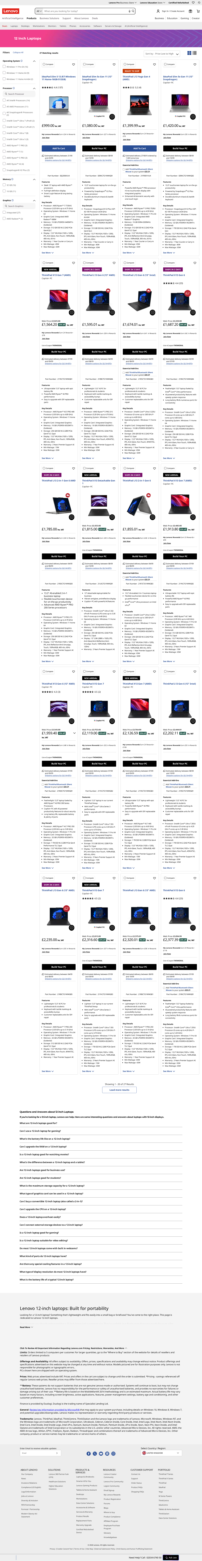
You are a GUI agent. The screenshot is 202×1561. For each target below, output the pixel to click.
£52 (105, 745)
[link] (199, 3)
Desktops (80, 1494)
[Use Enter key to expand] (186, 11)
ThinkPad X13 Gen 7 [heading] (93, 683)
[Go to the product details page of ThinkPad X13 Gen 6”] (180, 301)
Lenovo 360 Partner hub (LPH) (59, 1475)
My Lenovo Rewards (112, 1494)
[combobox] (39, 11)
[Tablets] (67, 26)
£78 (43, 335)
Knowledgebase (110, 1537)
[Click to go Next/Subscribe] (57, 1453)
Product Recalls (82, 1516)
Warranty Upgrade (84, 1525)
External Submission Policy (105, 1549)
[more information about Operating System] (21, 61)
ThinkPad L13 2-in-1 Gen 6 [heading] (137, 480)
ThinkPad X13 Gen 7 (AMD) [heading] (56, 275)
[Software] (103, 26)
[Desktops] (30, 26)
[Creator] (201, 18)
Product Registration (112, 1499)
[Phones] (77, 26)
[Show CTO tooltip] (112, 117)
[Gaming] (189, 18)
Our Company (27, 1474)
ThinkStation (164, 1513)
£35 (186, 134)
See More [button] (46, 252)
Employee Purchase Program (112, 1527)
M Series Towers (165, 1496)
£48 (64, 745)
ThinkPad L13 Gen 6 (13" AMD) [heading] (98, 275)
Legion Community (112, 1486)
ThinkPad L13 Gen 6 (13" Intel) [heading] (139, 275)
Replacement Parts (84, 1520)
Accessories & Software (85, 1507)
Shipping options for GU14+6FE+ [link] (58, 160)
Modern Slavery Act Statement (29, 1515)
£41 (145, 333)
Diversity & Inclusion (29, 1500)
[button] (193, 2)
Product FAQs (136, 1487)
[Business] (165, 18)
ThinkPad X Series (166, 1478)
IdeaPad (162, 1487)
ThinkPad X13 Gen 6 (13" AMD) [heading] (58, 683)
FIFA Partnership (28, 1505)
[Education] (178, 18)
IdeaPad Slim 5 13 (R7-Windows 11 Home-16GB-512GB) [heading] (59, 78)
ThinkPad (162, 1483)
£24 (64, 134)
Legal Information (28, 1491)
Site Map (89, 1549)
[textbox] (162, 1453)
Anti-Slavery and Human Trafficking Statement (134, 1549)
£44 (64, 538)
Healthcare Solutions (57, 1481)
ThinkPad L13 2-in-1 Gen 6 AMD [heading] (59, 480)
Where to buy (109, 1512)
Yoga (161, 1491)
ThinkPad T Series (166, 1474)
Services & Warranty (84, 1512)
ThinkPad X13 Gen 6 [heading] (174, 275)
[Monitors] (57, 26)
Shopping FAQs (137, 1491)
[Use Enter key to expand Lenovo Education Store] (164, 2)
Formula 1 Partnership (30, 1509)
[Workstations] (46, 26)
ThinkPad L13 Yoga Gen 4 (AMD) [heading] (136, 78)
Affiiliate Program (111, 1521)
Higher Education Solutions (56, 1487)
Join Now (45, 137)
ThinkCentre (164, 1500)
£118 (165, 950)
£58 (145, 948)
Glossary (107, 1533)
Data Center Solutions (85, 1503)
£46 (145, 538)
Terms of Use (79, 1549)
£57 (105, 948)
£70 (124, 136)
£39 (105, 333)
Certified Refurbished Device (85, 1531)
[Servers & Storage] (122, 26)
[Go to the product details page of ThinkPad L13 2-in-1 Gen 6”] (140, 505)
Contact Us (135, 1474)
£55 (186, 745)
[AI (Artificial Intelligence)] (148, 26)
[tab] (189, 53)
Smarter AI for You (83, 1481)
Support (134, 1478)
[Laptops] (19, 26)
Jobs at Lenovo (27, 1496)
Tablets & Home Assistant (86, 1490)
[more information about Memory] (12, 179)
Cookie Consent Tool (65, 1549)
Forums (107, 1503)
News (23, 1478)
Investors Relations (29, 1483)
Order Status (136, 1483)
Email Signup (109, 1490)
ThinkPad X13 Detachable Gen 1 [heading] (98, 482)
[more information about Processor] (13, 88)
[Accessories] (91, 26)
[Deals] (8, 26)
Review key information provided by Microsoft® (55, 1409)
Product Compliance (112, 1516)
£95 (164, 540)
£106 (125, 747)
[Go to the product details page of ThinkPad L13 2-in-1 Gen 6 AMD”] (59, 505)
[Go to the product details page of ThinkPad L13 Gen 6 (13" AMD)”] (99, 301)
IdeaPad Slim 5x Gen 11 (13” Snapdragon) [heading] (97, 78)
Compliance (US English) (31, 1487)
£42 (186, 333)
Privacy (52, 1549)
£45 (105, 538)
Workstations (81, 1498)
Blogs (106, 1508)
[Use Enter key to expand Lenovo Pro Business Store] (135, 2)
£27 (105, 134)
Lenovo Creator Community (110, 1475)
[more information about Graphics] (12, 200)
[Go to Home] (10, 11)
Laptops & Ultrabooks (85, 1476)
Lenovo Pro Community (113, 1481)
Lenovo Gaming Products (86, 1485)
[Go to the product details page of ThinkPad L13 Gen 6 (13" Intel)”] (140, 301)
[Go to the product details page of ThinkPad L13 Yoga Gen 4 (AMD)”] (140, 105)
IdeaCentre (163, 1505)
